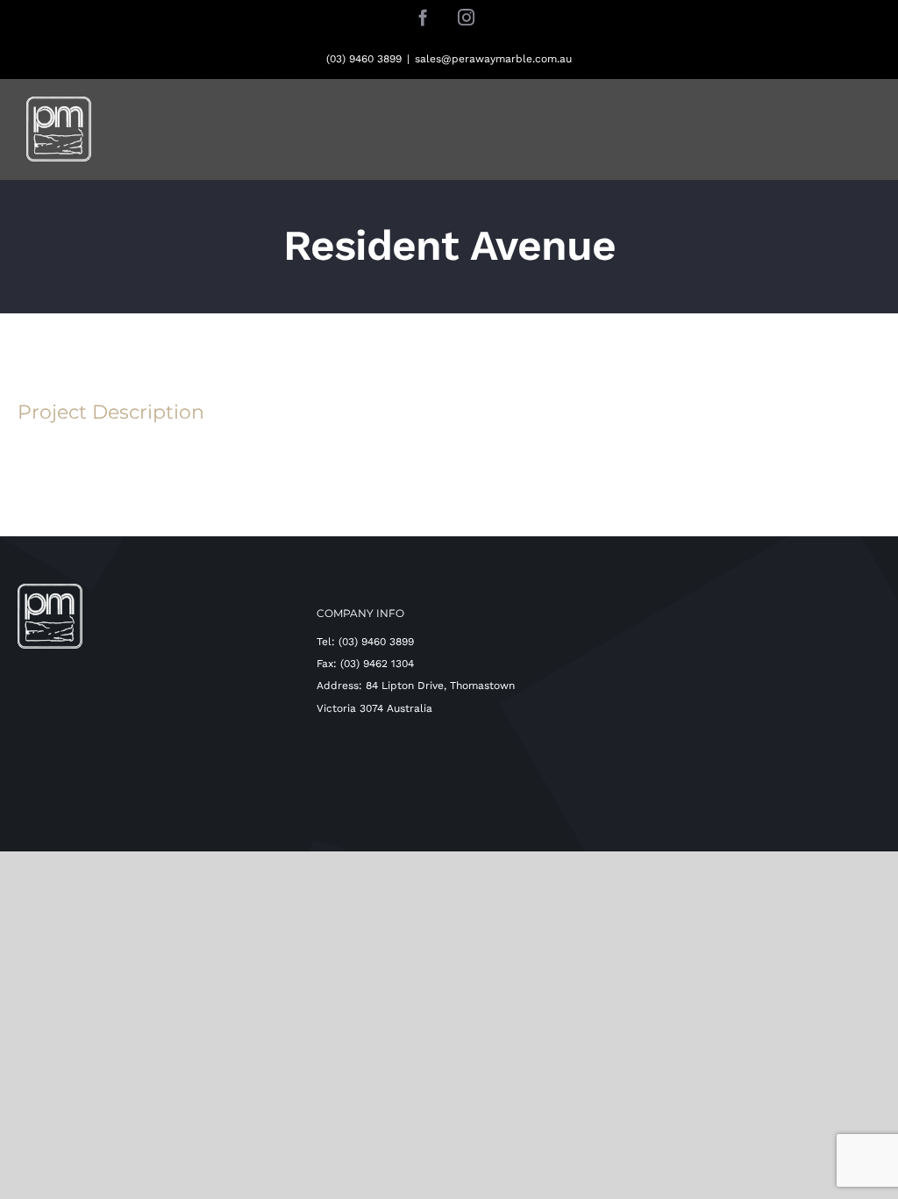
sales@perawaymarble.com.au (493, 59)
